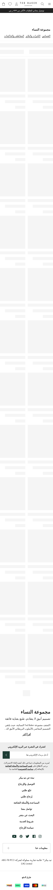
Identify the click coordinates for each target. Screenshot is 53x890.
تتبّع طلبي (26, 790)
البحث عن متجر (26, 815)
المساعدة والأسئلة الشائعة (26, 802)
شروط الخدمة (26, 821)
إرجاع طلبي (26, 796)
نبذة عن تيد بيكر (26, 777)
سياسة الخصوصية (25, 769)
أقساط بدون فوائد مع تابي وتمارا (26, 10)
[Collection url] (26, 19)
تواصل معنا (26, 809)
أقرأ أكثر (27, 734)
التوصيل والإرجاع (26, 784)
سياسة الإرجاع (26, 827)
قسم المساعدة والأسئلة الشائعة (18, 766)
